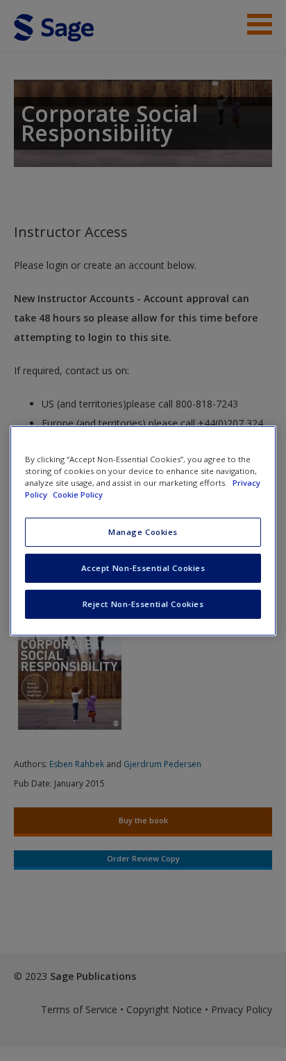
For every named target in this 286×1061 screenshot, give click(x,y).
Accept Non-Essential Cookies (143, 568)
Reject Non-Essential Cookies (143, 604)
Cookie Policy (78, 494)
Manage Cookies (143, 532)
